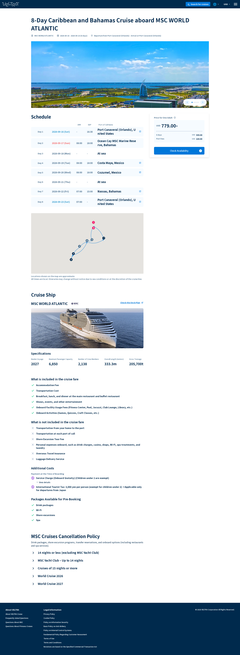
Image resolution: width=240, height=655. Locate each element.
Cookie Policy (49, 618)
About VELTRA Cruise (14, 614)
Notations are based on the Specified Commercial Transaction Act (70, 646)
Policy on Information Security (56, 622)
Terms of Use (49, 638)
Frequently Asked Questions (17, 618)
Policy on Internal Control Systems (58, 630)
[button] (87, 132)
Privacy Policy (49, 614)
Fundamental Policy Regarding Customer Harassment (65, 634)
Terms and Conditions (53, 642)
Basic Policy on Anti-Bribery (55, 626)
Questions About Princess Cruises (19, 626)
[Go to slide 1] (192, 102)
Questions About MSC (14, 622)
